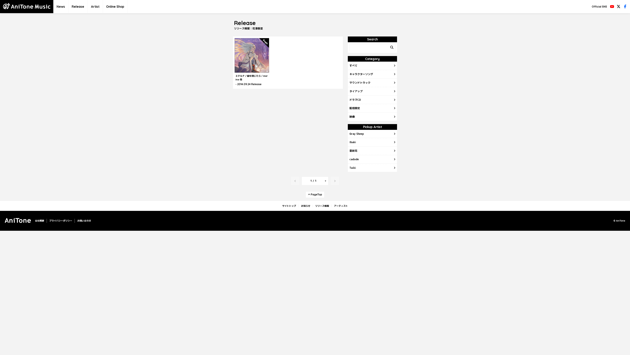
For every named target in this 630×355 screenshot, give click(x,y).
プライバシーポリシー (60, 220)
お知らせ (305, 205)
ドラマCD (355, 100)
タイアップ (356, 91)
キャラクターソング (361, 74)
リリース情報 (322, 205)
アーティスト (341, 205)
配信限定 (354, 108)
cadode (354, 159)
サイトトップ (289, 205)
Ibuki (352, 142)
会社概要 (39, 220)
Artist (95, 7)
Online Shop (115, 7)
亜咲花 (353, 151)
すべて (353, 65)
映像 (352, 116)
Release (78, 7)
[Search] (391, 47)
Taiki (352, 168)
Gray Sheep (356, 134)
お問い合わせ (84, 220)
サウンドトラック (359, 82)
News (61, 7)
